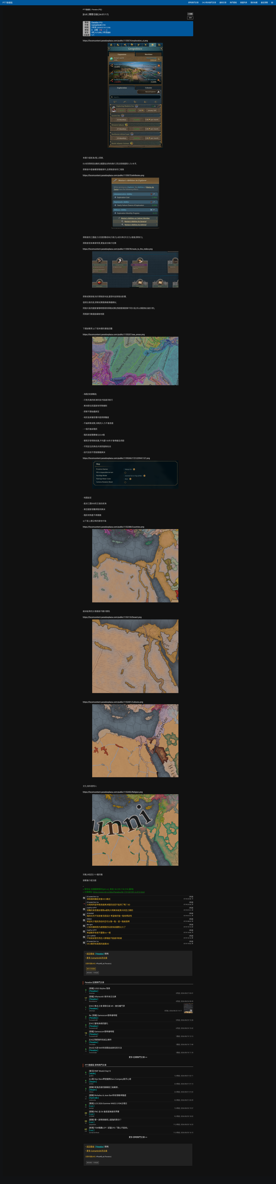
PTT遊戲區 (87, 10)
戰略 (97, 954)
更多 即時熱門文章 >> (138, 1137)
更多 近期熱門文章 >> (138, 1057)
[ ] (93, 991)
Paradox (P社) (97, 10)
